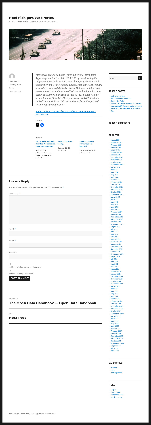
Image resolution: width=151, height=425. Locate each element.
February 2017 (116, 143)
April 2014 (114, 177)
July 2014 (114, 170)
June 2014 (114, 172)
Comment (14, 193)
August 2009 (115, 316)
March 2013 (115, 209)
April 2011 (114, 267)
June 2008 (115, 351)
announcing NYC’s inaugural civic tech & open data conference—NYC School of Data (126, 108)
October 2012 (116, 222)
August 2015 (115, 150)
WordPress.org (116, 397)
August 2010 (115, 286)
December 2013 (117, 187)
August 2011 (115, 257)
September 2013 (117, 195)
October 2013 (116, 192)
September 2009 (117, 314)
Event (113, 370)
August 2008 (115, 346)
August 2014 (115, 167)
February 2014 (116, 182)
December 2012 (117, 217)
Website (13, 252)
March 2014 (115, 180)
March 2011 (115, 269)
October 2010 (116, 281)
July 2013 (114, 200)
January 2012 (116, 244)
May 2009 (114, 324)
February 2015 (116, 152)
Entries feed (115, 392)
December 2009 (117, 306)
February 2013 (116, 212)
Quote (11, 88)
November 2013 (117, 190)
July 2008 (114, 348)
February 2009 (116, 331)
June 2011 (114, 262)
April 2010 (114, 296)
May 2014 (114, 175)
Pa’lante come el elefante (120, 99)
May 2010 (114, 294)
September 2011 (117, 254)
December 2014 (117, 157)
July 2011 (114, 259)
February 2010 (116, 301)
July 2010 (114, 289)
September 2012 (117, 224)
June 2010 (114, 291)
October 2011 (115, 252)
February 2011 (116, 271)
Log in (113, 390)
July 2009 (114, 319)
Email (12, 241)
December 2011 (116, 247)
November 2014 (117, 160)
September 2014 (117, 165)
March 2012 (115, 239)
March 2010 (115, 299)
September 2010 (117, 284)
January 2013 (116, 214)
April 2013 (114, 207)
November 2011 (116, 249)
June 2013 (114, 202)
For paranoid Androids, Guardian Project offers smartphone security (45, 143)
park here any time (118, 96)
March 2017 (115, 140)
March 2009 (115, 329)
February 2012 (116, 242)
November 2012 (117, 219)
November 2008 (117, 338)
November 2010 (117, 279)
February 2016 (116, 145)
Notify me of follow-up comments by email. (25, 267)
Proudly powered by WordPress (43, 414)
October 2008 (116, 341)
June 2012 (114, 232)
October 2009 (116, 311)
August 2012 (115, 227)
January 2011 (115, 274)
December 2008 (117, 336)
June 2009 (115, 321)
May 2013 (114, 205)
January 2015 (116, 155)
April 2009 (115, 326)
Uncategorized (15, 91)
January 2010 (116, 304)
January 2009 (116, 334)
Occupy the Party (117, 101)
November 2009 (117, 309)
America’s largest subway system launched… (87, 143)
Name (12, 229)
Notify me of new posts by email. (21, 274)
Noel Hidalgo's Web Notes (31, 18)
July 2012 (114, 229)
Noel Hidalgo (14, 81)
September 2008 (117, 343)
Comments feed (117, 395)
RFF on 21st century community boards (126, 104)
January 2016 (116, 147)
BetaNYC (114, 368)
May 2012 (114, 234)
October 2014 (116, 162)
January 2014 (116, 185)
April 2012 (114, 237)
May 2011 (114, 264)
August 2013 (115, 197)
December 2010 (117, 276)
